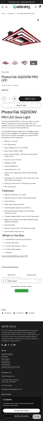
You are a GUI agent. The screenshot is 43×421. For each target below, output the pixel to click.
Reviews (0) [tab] (11, 275)
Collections (11, 13)
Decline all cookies (21, 416)
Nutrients (5, 357)
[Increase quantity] (14, 98)
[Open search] (6, 7)
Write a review (21, 291)
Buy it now (21, 105)
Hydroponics (6, 362)
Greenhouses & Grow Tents (11, 367)
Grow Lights (6, 359)
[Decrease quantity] (4, 98)
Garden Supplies (7, 354)
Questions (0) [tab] (31, 275)
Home (3, 13)
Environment (6, 364)
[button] (40, 7)
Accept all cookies (21, 411)
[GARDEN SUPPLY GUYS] (21, 7)
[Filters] (4, 281)
